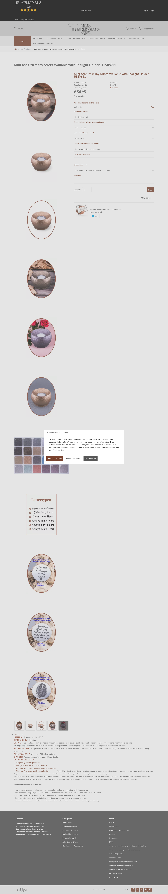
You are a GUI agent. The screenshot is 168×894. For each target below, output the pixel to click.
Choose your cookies (73, 459)
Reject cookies (90, 459)
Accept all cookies (55, 459)
